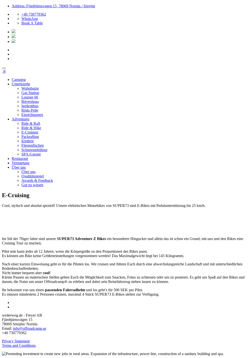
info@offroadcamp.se (29, 328)
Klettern (27, 141)
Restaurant (20, 158)
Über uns (19, 167)
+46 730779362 (33, 14)
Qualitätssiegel (32, 176)
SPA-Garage (31, 154)
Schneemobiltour (34, 150)
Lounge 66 (29, 97)
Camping (19, 79)
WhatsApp (29, 19)
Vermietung (20, 163)
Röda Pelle (29, 110)
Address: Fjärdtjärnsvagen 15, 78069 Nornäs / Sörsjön (53, 6)
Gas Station (30, 93)
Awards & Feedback (37, 180)
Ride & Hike (31, 128)
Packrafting (30, 137)
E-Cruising (29, 132)
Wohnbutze (30, 88)
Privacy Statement (16, 341)
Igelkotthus (29, 106)
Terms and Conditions (19, 345)
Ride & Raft (30, 123)
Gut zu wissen (32, 185)
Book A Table (32, 23)
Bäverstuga (30, 101)
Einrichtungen (32, 115)
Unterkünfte (21, 84)
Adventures (20, 119)
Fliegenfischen (32, 145)
